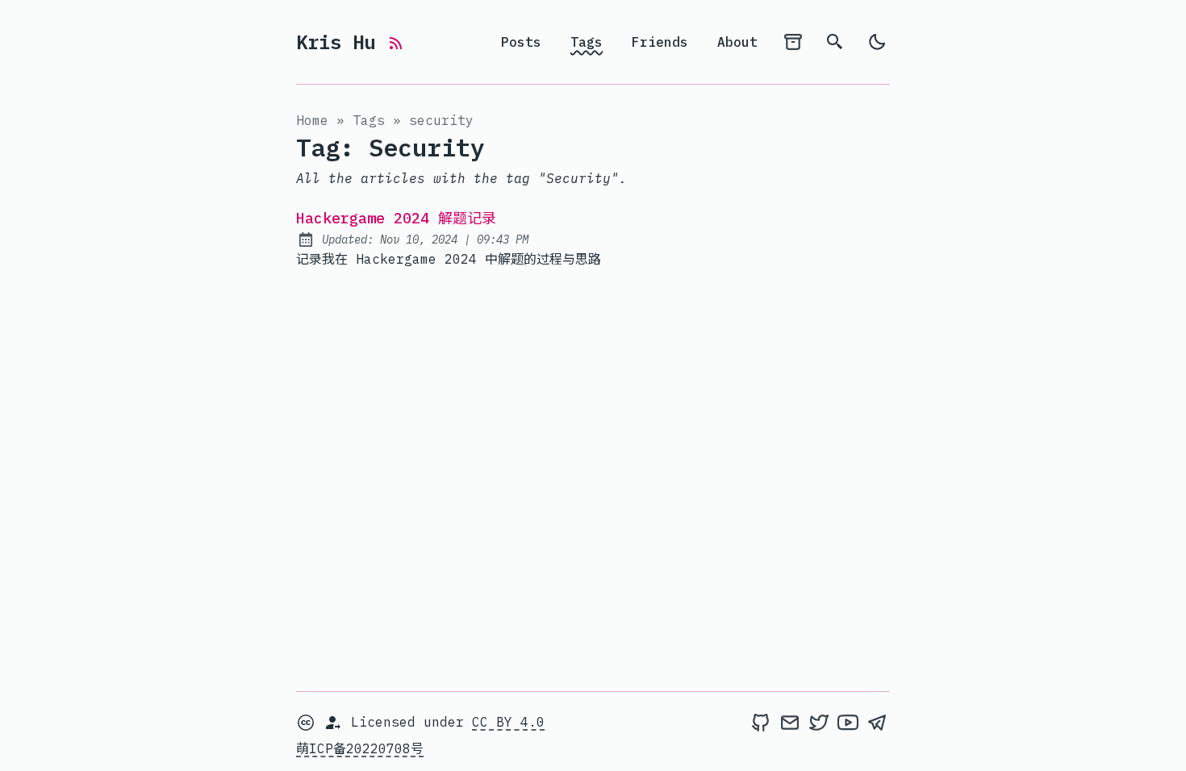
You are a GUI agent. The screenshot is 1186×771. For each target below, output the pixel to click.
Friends (660, 42)
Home (312, 120)
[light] (877, 42)
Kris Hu (341, 42)
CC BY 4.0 (508, 722)
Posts (521, 42)
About (737, 42)
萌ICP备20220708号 (360, 748)
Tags (586, 42)
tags (369, 120)
